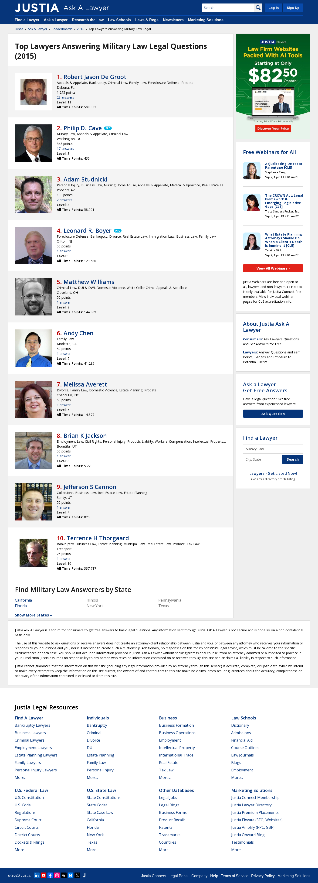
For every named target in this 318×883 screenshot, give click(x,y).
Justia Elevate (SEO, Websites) (257, 819)
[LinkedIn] (37, 875)
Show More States (32, 615)
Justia (19, 29)
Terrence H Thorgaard (98, 538)
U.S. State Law (101, 790)
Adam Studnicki (85, 179)
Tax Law (166, 770)
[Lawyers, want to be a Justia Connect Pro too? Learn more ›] (107, 127)
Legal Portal (179, 876)
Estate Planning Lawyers (36, 755)
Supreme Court (28, 819)
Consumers (252, 339)
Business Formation (176, 725)
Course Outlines (245, 747)
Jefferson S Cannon (90, 487)
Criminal (94, 732)
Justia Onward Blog (248, 834)
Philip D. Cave (83, 128)
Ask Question (273, 413)
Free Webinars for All (269, 152)
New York (95, 834)
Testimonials (242, 842)
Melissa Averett (85, 384)
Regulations (25, 812)
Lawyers (250, 352)
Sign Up (293, 8)
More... (20, 777)
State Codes (97, 805)
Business (168, 718)
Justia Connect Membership (255, 797)
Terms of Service (234, 876)
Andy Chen (79, 333)
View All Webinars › (273, 268)
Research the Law (88, 20)
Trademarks (169, 834)
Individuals (98, 718)
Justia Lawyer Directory (251, 805)
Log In (274, 8)
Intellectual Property (177, 747)
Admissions (241, 732)
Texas (92, 842)
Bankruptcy (97, 725)
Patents (166, 827)
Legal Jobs (168, 797)
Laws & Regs (147, 20)
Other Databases (176, 790)
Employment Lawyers (33, 747)
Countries (167, 842)
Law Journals (242, 755)
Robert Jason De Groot (95, 77)
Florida (21, 605)
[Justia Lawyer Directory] (84, 875)
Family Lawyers (28, 762)
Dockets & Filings (29, 842)
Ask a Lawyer (56, 20)
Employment (170, 740)
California (23, 600)
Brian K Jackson (85, 435)
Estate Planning (100, 755)
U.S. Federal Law (31, 790)
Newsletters (173, 20)
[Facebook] (50, 875)
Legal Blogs (169, 805)
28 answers (65, 97)
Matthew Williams (89, 282)
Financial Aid (242, 740)
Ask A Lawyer (37, 29)
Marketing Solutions (205, 20)
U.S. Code (23, 805)
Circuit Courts (27, 827)
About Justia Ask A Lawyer (266, 326)
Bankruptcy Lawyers (32, 725)
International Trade (176, 755)
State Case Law (100, 812)
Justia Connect (153, 876)
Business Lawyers (30, 732)
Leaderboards (62, 29)
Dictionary (240, 725)
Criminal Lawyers (29, 740)
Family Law (96, 762)
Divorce (93, 740)
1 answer (64, 251)
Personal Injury (100, 770)
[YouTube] (43, 875)
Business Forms (173, 812)
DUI (90, 747)
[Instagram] (57, 875)
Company (199, 876)
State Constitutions (104, 797)
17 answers (65, 148)
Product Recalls (172, 819)
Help (214, 876)
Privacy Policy (263, 876)
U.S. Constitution (29, 797)
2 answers (64, 200)
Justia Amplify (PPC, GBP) (252, 827)
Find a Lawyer (27, 20)
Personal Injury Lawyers (36, 770)
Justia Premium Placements (255, 812)
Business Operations (177, 732)
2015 (80, 29)
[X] (77, 875)
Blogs (236, 762)
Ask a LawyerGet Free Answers (265, 387)
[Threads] (64, 875)
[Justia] (37, 7)
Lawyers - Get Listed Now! (273, 473)
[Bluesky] (70, 875)
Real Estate (168, 762)
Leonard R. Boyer (88, 230)
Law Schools (119, 20)
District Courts (27, 834)
